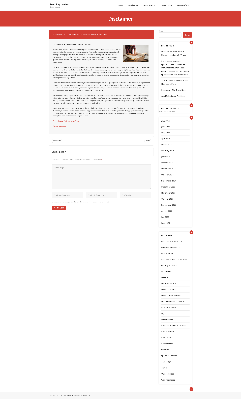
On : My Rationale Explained (173, 96)
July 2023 (165, 217)
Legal (163, 313)
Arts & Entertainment (170, 247)
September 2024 (168, 180)
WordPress (86, 395)
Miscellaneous (167, 319)
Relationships (167, 343)
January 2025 (167, 156)
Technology (166, 361)
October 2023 (167, 199)
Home (120, 5)
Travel (164, 367)
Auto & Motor (167, 253)
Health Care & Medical (170, 295)
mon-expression (60, 34)
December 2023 (168, 186)
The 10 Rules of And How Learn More (66, 121)
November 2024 (168, 168)
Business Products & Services (174, 259)
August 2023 (166, 211)
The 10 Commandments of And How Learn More (174, 82)
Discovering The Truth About (173, 90)
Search (161, 31)
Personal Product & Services (173, 325)
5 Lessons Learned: (59, 126)
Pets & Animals (167, 331)
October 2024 (167, 174)
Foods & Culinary (168, 283)
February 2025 (167, 150)
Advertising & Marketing (99, 34)
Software (165, 349)
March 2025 (166, 144)
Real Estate (166, 337)
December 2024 (168, 162)
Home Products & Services (173, 301)
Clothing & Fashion (169, 265)
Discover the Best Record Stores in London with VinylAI (173, 53)
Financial (164, 277)
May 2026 (165, 132)
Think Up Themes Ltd (66, 395)
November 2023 (168, 193)
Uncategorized (167, 374)
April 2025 (165, 138)
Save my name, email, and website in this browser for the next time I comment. (81, 202)
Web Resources (168, 380)
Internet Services (168, 307)
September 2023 (168, 205)
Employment (166, 271)
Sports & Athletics (169, 355)
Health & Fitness (168, 289)
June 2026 (165, 126)
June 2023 (165, 223)
